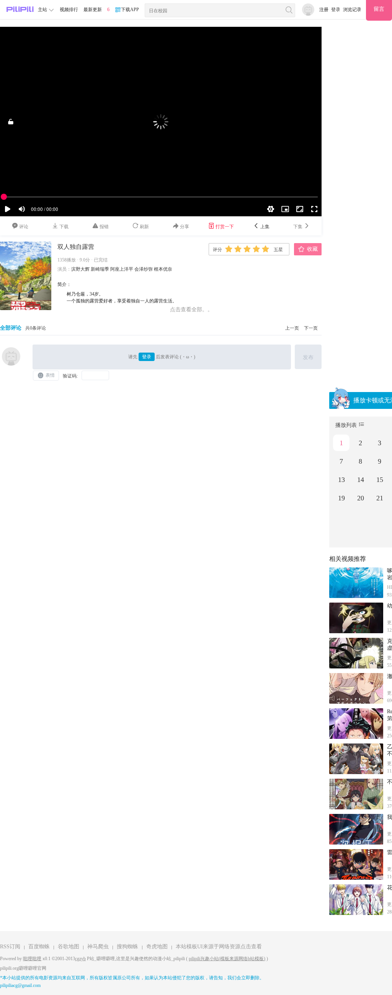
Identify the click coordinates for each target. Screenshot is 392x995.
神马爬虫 (98, 946)
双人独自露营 (75, 246)
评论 (23, 226)
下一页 (311, 328)
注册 (323, 9)
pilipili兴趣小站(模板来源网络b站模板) (227, 958)
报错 (103, 226)
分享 (184, 226)
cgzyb (80, 958)
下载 (63, 226)
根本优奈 (163, 269)
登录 (335, 9)
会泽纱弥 (143, 269)
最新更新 (92, 9)
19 (341, 498)
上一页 (292, 328)
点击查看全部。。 (191, 309)
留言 (379, 9)
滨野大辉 (80, 269)
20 (360, 498)
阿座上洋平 (121, 269)
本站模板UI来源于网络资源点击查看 (219, 946)
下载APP (130, 9)
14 (360, 480)
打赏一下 (224, 226)
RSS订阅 (10, 946)
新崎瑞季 (100, 269)
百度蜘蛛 (39, 946)
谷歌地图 (68, 946)
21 (379, 498)
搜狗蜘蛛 (127, 946)
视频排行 (69, 9)
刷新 (144, 226)
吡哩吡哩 (32, 958)
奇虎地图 (157, 946)
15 (379, 480)
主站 (43, 9)
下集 (298, 226)
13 (341, 480)
